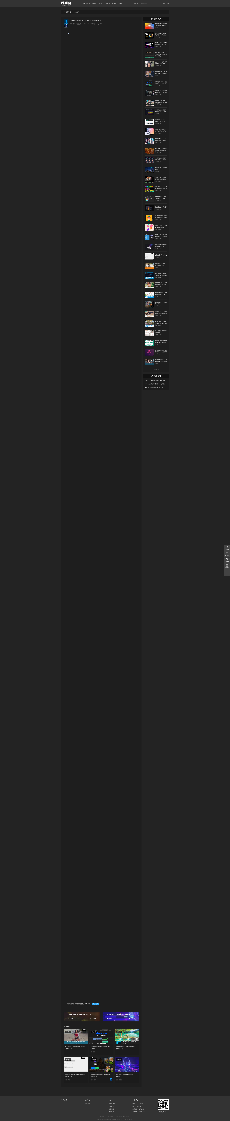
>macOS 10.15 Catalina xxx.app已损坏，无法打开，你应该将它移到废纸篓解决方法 (156, 380)
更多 (135, 3)
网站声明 (87, 1103)
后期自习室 (112, 1103)
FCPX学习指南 (118, 1116)
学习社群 (111, 1106)
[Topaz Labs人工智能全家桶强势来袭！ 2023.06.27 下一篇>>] (121, 1020)
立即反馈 (141, 1109)
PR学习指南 (126, 1116)
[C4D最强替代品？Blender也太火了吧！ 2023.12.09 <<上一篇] (82, 1020)
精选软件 (76, 12)
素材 (107, 3)
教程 (100, 3)
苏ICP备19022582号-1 (117, 1119)
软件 (113, 3)
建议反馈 (111, 1111)
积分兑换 (95, 1004)
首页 (77, 3)
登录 (164, 3)
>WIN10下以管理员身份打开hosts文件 (154, 387)
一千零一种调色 (109, 1116)
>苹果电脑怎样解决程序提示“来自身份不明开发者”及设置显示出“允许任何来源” (156, 384)
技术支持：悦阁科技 (128, 1119)
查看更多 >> (155, 369)
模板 (93, 3)
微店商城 (111, 1109)
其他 (120, 3)
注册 (168, 3)
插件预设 (85, 3)
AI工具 (128, 3)
